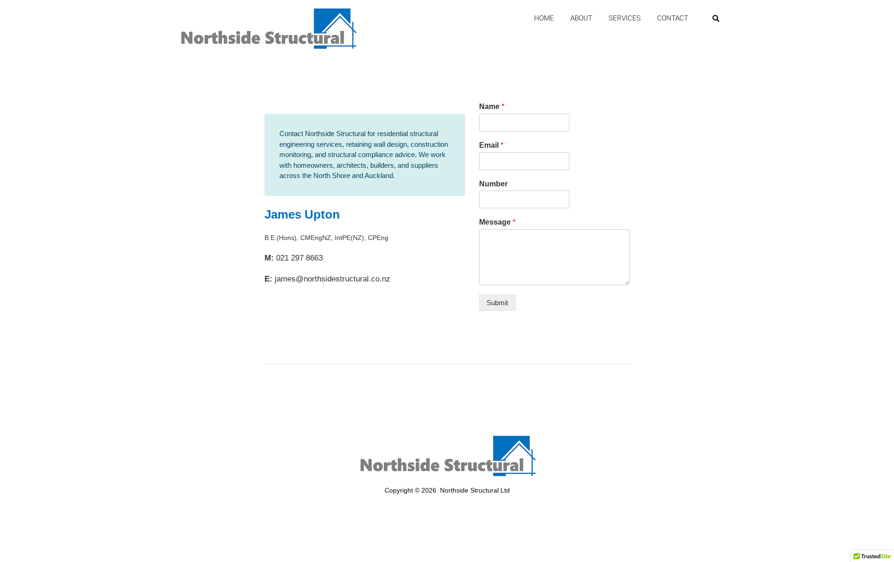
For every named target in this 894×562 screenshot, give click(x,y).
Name (491, 106)
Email (491, 145)
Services (625, 18)
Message (497, 222)
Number (493, 184)
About (581, 18)
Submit (497, 303)
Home (544, 18)
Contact (672, 18)
